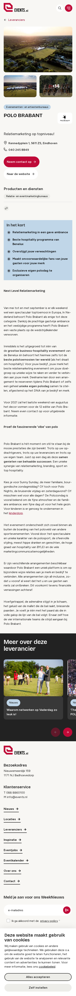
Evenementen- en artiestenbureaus (27, 107)
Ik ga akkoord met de (34, 921)
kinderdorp (16, 513)
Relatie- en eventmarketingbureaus (27, 196)
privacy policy (49, 921)
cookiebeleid (47, 966)
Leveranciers (16, 20)
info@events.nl (17, 797)
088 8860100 (15, 792)
